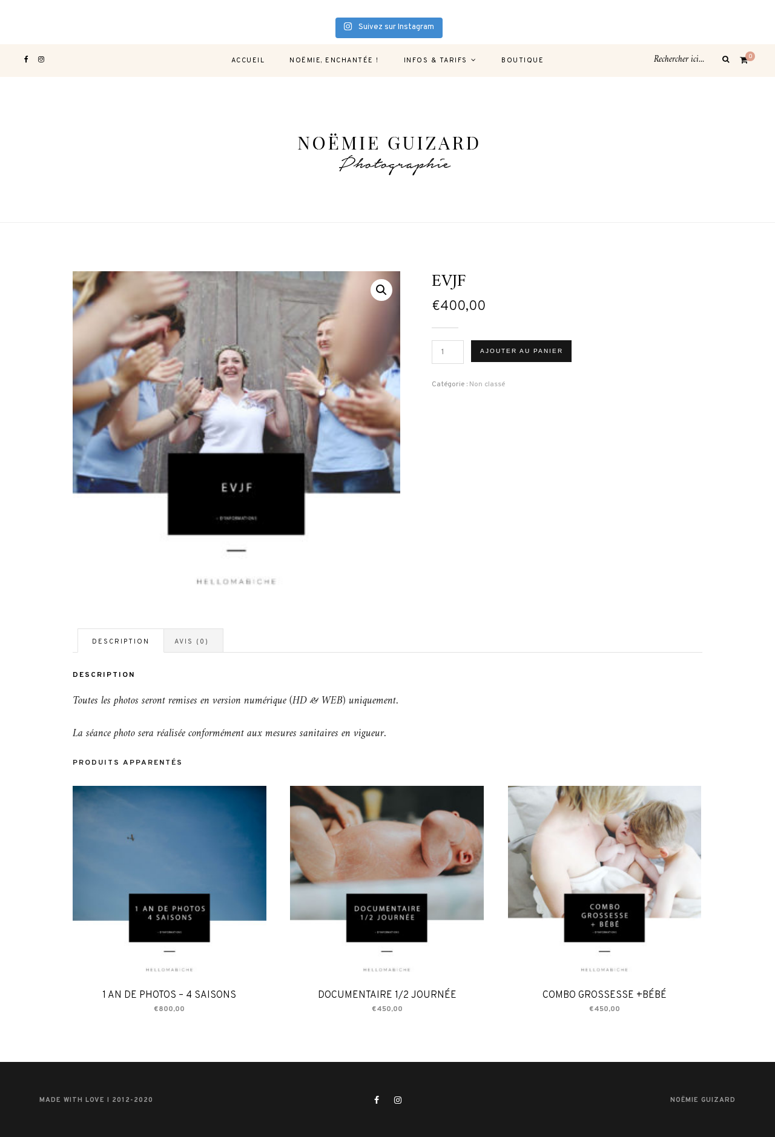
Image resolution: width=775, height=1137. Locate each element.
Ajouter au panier (521, 351)
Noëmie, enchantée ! (334, 60)
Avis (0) (191, 642)
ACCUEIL (248, 60)
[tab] (121, 640)
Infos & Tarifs (435, 60)
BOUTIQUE (522, 60)
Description (121, 642)
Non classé (487, 384)
